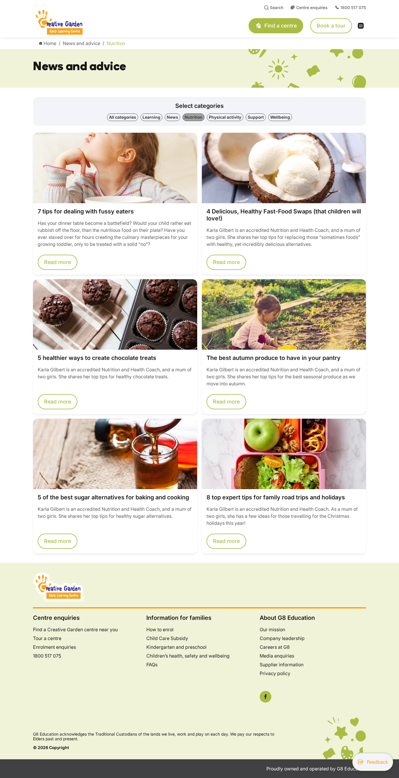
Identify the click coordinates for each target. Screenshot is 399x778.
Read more (57, 262)
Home (50, 43)
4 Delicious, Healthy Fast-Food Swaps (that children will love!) (284, 215)
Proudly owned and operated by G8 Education (316, 769)
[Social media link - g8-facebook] (265, 697)
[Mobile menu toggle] (362, 26)
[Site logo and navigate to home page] (100, 22)
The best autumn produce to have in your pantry (274, 357)
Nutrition (116, 43)
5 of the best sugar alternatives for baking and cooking (113, 497)
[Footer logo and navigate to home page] (58, 586)
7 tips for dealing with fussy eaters (86, 211)
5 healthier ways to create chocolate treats (97, 357)
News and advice (81, 43)
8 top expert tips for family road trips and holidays (276, 497)
